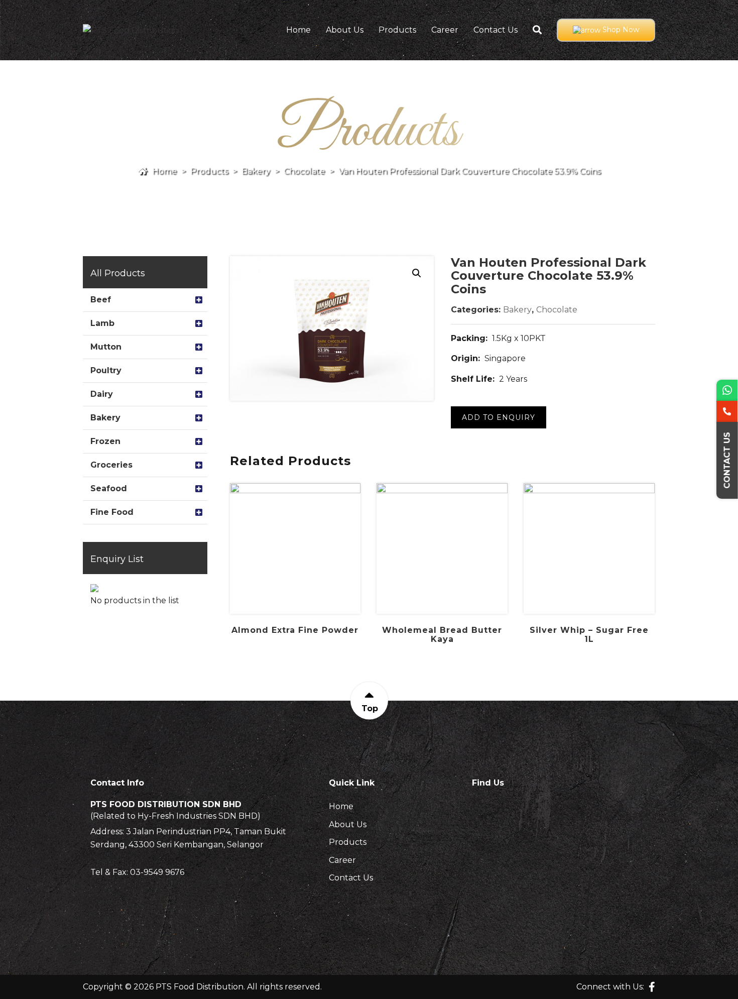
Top (369, 708)
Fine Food (112, 512)
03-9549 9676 (157, 872)
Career (444, 30)
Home (298, 30)
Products (397, 30)
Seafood (108, 488)
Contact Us (495, 30)
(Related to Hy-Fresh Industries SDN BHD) (175, 816)
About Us (344, 30)
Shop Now (619, 29)
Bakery (517, 309)
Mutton (105, 347)
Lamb (102, 323)
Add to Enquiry (498, 417)
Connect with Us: (610, 986)
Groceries (111, 465)
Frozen (105, 441)
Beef (100, 299)
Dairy (101, 394)
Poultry (105, 370)
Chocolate (556, 309)
